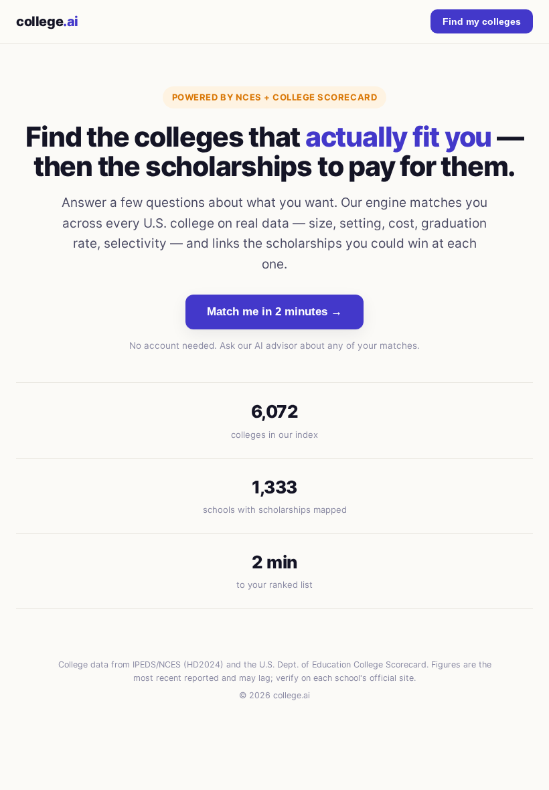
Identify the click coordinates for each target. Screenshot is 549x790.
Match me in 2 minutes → (274, 311)
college (47, 21)
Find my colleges (482, 21)
